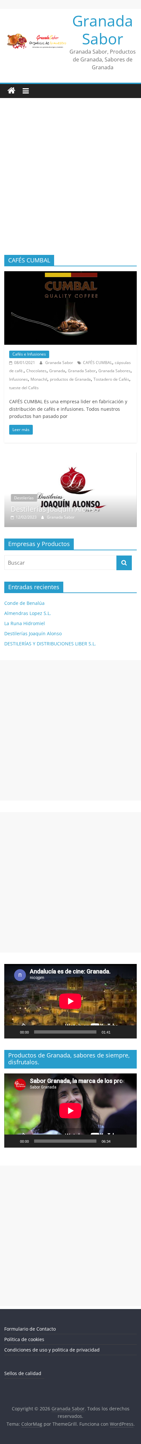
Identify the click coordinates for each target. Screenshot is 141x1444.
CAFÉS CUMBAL (97, 362)
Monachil (38, 379)
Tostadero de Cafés (111, 379)
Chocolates (36, 370)
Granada (57, 370)
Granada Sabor (102, 29)
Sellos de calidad (22, 1373)
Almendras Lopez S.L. (27, 613)
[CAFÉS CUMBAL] (70, 275)
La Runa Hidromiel (24, 623)
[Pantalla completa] (128, 1032)
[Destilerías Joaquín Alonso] (70, 456)
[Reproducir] (13, 1032)
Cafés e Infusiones (29, 354)
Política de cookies (24, 1339)
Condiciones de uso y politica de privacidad (52, 1350)
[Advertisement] (70, 181)
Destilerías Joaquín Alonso (54, 509)
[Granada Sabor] (11, 91)
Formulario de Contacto (30, 1329)
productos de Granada (70, 379)
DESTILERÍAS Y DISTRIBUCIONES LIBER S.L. (50, 643)
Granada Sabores (114, 370)
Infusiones (18, 379)
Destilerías (24, 498)
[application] (70, 1001)
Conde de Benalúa (24, 603)
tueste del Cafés (24, 387)
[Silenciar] (117, 1032)
